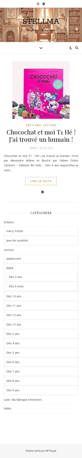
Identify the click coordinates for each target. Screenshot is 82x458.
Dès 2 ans (15, 277)
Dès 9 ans (12, 390)
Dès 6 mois (16, 286)
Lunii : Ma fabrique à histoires (23, 399)
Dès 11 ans (13, 305)
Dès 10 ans (13, 296)
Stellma (41, 21)
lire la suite (41, 181)
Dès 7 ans (12, 371)
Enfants (9, 222)
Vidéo (7, 408)
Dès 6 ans (33, 125)
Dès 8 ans (12, 381)
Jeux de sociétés (17, 240)
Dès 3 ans (12, 334)
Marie (33, 148)
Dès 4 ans (12, 343)
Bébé (9, 268)
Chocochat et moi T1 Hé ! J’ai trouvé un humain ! (41, 135)
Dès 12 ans (13, 315)
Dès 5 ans (12, 352)
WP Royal (50, 450)
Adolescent (13, 258)
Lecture (49, 125)
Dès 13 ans (13, 324)
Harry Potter (14, 231)
